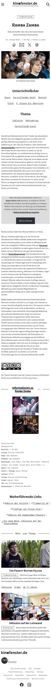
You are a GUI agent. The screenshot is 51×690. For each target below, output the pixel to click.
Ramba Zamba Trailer (9, 232)
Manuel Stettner (29, 232)
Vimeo (40, 232)
